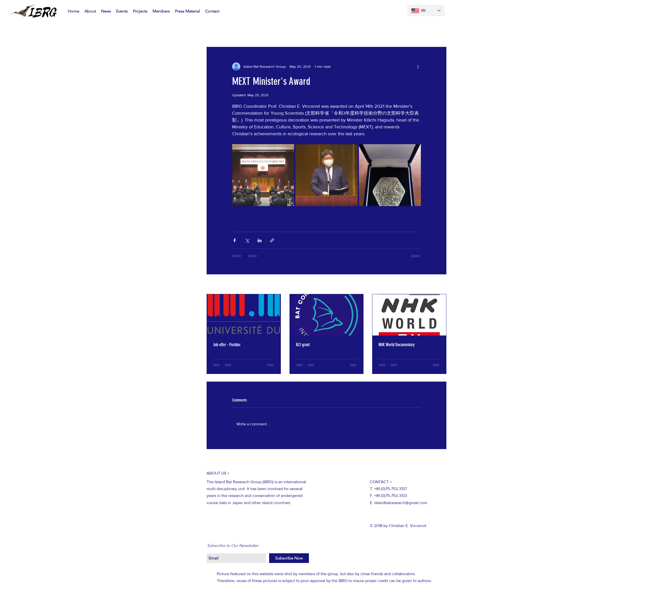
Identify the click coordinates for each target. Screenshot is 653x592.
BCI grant (303, 344)
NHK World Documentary (397, 344)
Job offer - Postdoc (227, 344)
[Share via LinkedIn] (259, 240)
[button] (439, 32)
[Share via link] (272, 240)
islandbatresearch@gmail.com (400, 507)
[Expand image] (263, 175)
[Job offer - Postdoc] (244, 314)
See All (440, 284)
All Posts (214, 31)
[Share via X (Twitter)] (247, 240)
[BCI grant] (326, 314)
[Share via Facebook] (234, 240)
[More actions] (418, 66)
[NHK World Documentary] (409, 314)
